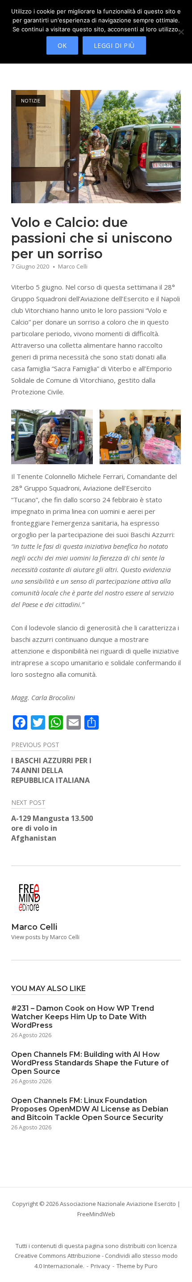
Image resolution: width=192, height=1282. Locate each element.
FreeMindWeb (96, 1214)
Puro (151, 1266)
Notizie (30, 100)
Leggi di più (114, 45)
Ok (62, 45)
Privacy (100, 1266)
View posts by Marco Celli (45, 937)
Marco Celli (73, 266)
